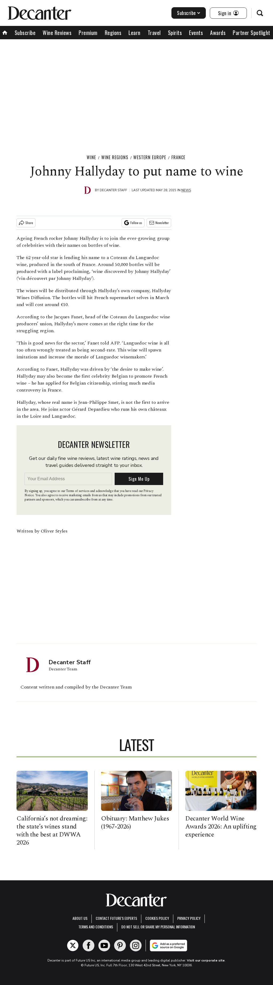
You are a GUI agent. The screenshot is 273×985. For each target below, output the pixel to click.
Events (196, 33)
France (178, 157)
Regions (113, 33)
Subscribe (186, 12)
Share (29, 222)
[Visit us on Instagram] (136, 945)
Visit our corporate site (206, 960)
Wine (91, 157)
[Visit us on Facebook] (88, 945)
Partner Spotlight (251, 33)
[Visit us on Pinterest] (120, 945)
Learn (134, 33)
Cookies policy (157, 918)
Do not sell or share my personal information (158, 926)
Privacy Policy (188, 918)
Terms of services (78, 491)
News (186, 190)
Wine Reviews (57, 33)
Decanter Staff (113, 190)
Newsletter (162, 222)
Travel (154, 33)
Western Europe (149, 157)
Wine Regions (114, 157)
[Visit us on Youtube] (104, 945)
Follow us (136, 222)
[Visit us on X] (73, 945)
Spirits (175, 33)
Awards (218, 33)
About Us (80, 918)
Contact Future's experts (116, 918)
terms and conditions (95, 926)
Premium (88, 33)
